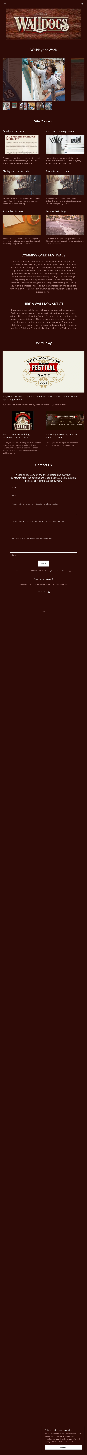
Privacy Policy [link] (51, 571)
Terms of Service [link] (62, 571)
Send (43, 563)
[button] (5, 4)
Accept (63, 1447)
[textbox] (43, 487)
